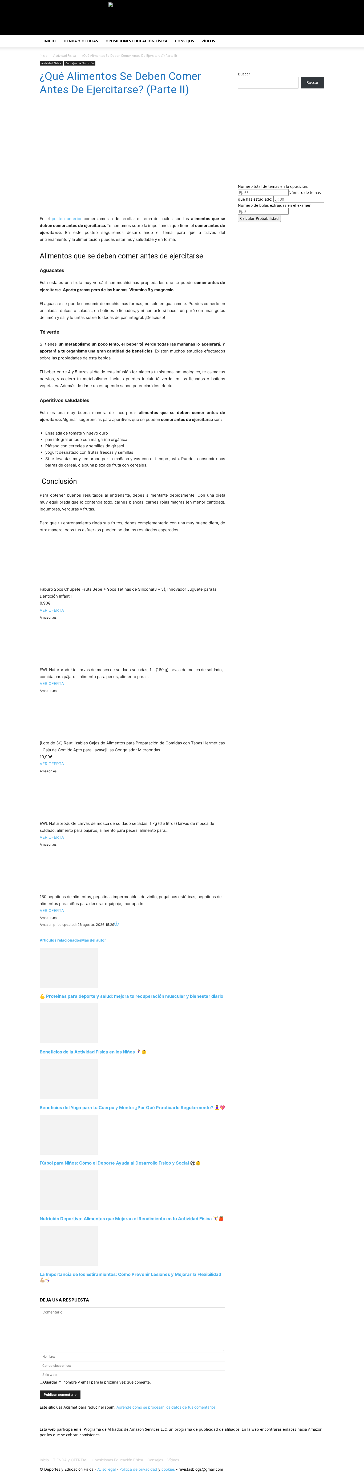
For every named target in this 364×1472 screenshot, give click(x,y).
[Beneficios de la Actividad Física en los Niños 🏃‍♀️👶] (69, 1042)
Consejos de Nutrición (80, 63)
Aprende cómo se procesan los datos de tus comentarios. (166, 1407)
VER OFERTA (52, 610)
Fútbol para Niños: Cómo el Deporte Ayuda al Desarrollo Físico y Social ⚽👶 (120, 1163)
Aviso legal (106, 1469)
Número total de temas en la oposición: (273, 186)
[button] (318, 41)
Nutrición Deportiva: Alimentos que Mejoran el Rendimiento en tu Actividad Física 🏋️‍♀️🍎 (132, 1218)
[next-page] (41, 1290)
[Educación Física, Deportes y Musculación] (182, 18)
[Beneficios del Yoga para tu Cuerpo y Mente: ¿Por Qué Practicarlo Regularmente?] (69, 1097)
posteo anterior (67, 218)
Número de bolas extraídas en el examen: (275, 205)
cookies (168, 1469)
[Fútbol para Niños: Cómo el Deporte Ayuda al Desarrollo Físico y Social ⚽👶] (69, 1153)
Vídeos (208, 40)
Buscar (244, 73)
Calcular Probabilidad (259, 218)
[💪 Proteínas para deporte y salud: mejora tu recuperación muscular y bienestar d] (69, 986)
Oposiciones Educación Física (137, 40)
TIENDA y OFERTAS (80, 40)
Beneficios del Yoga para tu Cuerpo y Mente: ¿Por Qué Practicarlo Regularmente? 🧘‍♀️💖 (132, 1107)
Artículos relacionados (60, 940)
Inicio (49, 40)
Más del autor (93, 940)
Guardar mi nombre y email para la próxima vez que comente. (97, 1382)
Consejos (184, 40)
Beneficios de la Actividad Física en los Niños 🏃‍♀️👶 (93, 1052)
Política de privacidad (138, 1469)
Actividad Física (64, 55)
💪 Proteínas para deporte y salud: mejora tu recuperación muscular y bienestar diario (131, 996)
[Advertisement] (281, 134)
